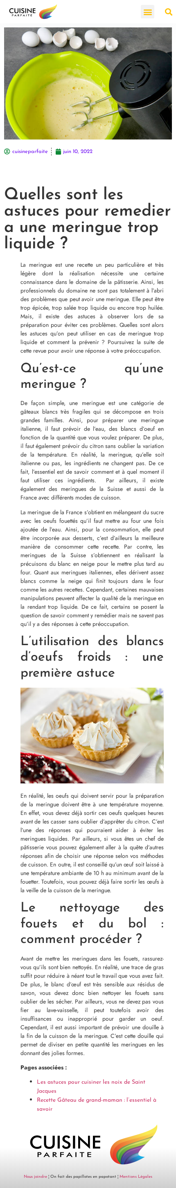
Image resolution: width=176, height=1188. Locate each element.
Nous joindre (35, 1176)
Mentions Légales (136, 1176)
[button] (147, 11)
